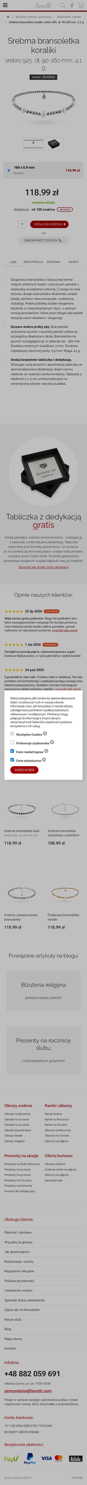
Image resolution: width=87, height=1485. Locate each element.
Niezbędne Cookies (31, 735)
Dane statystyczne (31, 761)
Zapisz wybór (24, 770)
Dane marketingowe (32, 752)
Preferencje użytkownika (35, 744)
